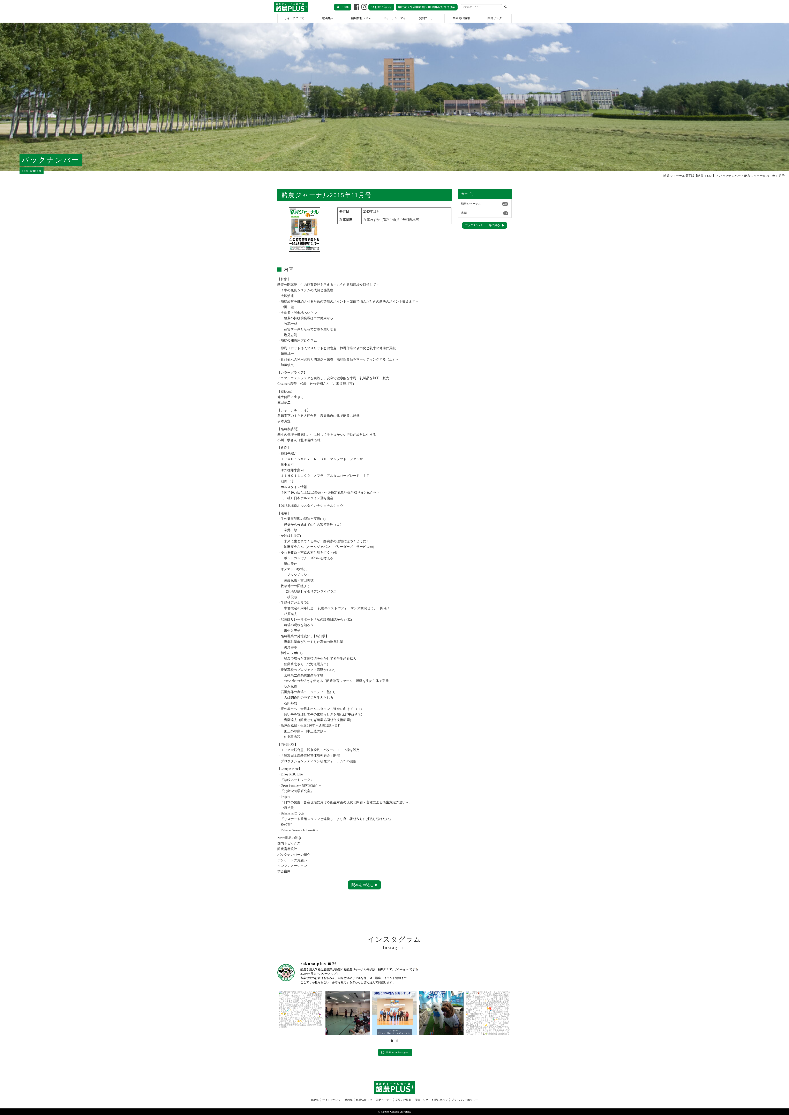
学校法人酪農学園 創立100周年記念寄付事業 (426, 7)
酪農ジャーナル (484, 203)
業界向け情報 (461, 18)
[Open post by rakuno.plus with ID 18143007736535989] (394, 1013)
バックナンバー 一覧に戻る (482, 225)
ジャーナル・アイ (394, 18)
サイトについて (294, 18)
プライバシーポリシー (464, 1099)
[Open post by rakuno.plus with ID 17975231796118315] (347, 1013)
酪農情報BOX (360, 18)
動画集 (326, 18)
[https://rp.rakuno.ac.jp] (291, 7)
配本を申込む (362, 885)
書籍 (484, 213)
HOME (344, 7)
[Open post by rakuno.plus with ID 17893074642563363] (441, 1013)
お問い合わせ (383, 7)
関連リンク (495, 18)
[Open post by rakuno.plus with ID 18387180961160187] (301, 1013)
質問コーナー (427, 18)
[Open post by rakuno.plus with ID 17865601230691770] (488, 1013)
